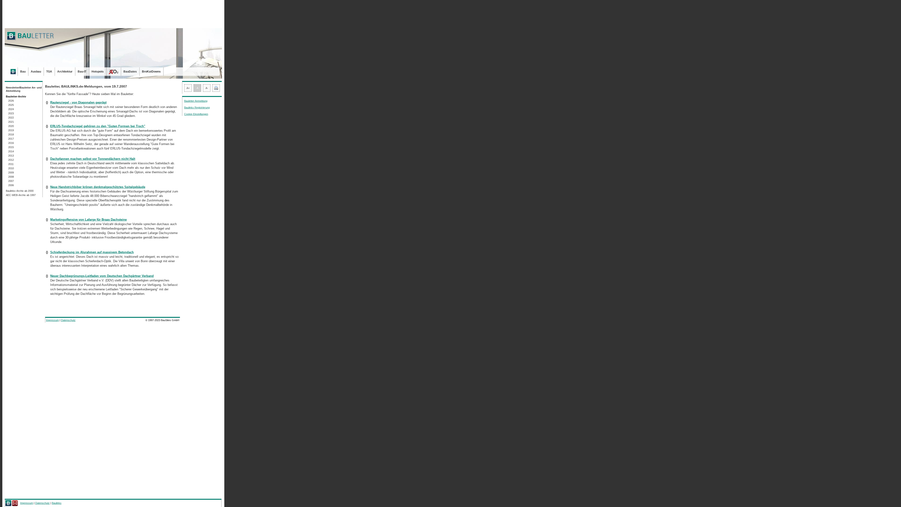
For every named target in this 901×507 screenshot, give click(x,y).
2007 (11, 181)
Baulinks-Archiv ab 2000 (20, 190)
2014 (11, 151)
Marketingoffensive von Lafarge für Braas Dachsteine (88, 219)
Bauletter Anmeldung (195, 101)
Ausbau (36, 71)
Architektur (65, 71)
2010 (11, 168)
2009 (11, 172)
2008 (11, 176)
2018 (11, 134)
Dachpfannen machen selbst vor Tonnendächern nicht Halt (92, 159)
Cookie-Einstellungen (196, 114)
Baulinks (56, 503)
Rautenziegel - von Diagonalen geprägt (78, 102)
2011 (11, 164)
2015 (11, 147)
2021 (11, 121)
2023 (11, 113)
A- (207, 88)
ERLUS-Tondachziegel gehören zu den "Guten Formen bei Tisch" (97, 126)
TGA (49, 71)
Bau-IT (82, 71)
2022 (11, 117)
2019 (11, 130)
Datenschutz (68, 320)
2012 (11, 159)
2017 (11, 138)
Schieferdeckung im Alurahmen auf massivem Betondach (92, 252)
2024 (11, 109)
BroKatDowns (151, 71)
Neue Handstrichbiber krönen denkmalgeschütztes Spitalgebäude (97, 187)
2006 (11, 185)
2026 (11, 100)
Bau (23, 71)
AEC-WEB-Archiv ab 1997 (21, 195)
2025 (11, 105)
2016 (11, 143)
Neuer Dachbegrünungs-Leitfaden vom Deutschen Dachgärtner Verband (102, 276)
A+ (188, 88)
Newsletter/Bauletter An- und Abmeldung (24, 89)
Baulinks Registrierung (197, 107)
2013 (11, 155)
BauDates (130, 71)
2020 (11, 126)
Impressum (52, 320)
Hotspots (98, 71)
